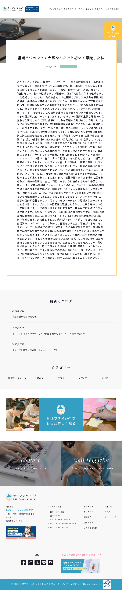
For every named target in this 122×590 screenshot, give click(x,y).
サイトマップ (110, 517)
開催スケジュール (17, 378)
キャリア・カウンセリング (59, 527)
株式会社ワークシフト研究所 (18, 510)
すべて (105, 378)
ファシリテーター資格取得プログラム (63, 523)
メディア (83, 378)
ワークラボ (79, 9)
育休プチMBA (55, 516)
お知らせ (39, 378)
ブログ (68, 66)
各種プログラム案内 (57, 512)
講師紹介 (89, 9)
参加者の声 (68, 9)
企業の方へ (99, 9)
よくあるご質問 (112, 9)
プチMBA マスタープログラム (61, 520)
